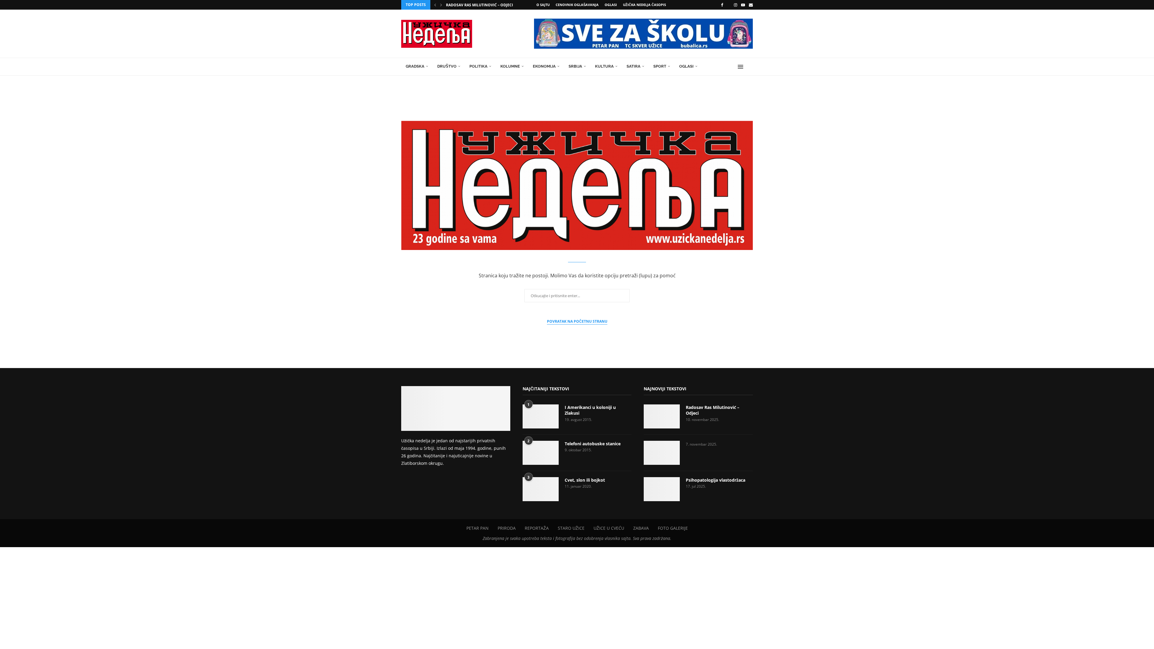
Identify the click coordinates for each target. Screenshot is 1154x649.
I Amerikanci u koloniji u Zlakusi (590, 410)
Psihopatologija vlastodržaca (715, 480)
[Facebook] (722, 5)
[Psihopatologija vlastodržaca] (662, 489)
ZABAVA (641, 528)
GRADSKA (415, 66)
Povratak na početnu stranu (577, 321)
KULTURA (604, 66)
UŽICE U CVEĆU (609, 528)
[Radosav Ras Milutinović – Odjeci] (662, 416)
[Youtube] (743, 5)
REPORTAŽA (537, 528)
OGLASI (611, 4)
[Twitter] (728, 5)
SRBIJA (575, 66)
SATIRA (633, 66)
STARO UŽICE (571, 528)
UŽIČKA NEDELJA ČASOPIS (644, 4)
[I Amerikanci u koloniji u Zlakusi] (541, 416)
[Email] (751, 5)
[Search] (750, 66)
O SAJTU (543, 4)
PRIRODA (507, 528)
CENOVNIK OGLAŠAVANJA (577, 4)
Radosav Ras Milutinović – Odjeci (479, 5)
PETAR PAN (477, 528)
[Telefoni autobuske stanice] (541, 453)
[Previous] (435, 5)
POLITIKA (478, 66)
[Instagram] (735, 5)
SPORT (659, 66)
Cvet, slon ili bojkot (585, 480)
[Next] (441, 5)
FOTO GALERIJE (673, 528)
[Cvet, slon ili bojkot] (541, 489)
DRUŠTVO (446, 66)
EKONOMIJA (544, 66)
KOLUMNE (510, 66)
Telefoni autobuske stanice (593, 443)
